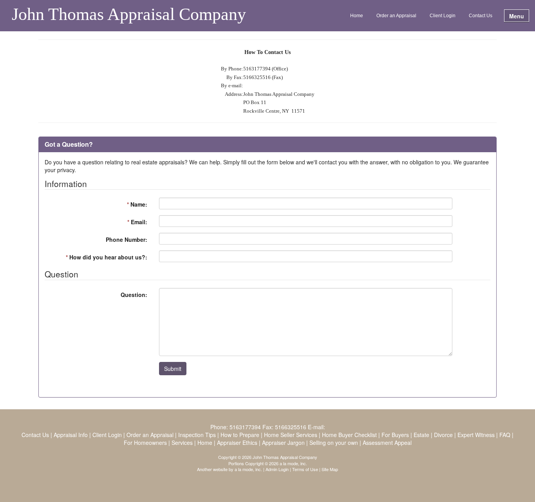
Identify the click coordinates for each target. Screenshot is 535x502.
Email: (137, 222)
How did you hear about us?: (106, 257)
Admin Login (277, 469)
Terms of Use (305, 469)
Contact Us (480, 15)
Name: (137, 204)
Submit (172, 368)
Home (356, 15)
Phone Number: (126, 239)
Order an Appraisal (396, 15)
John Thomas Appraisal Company (129, 15)
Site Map (330, 469)
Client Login (442, 15)
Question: (134, 295)
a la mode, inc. (248, 469)
